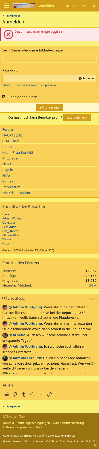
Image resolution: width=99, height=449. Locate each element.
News (6, 164)
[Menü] (6, 5)
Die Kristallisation (16, 192)
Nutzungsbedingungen (34, 423)
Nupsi (6, 243)
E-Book (8, 146)
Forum (7, 129)
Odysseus (9, 222)
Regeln (7, 169)
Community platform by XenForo (39, 435)
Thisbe (6, 239)
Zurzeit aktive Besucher (24, 206)
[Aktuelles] (84, 5)
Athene (19, 334)
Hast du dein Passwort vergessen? (29, 85)
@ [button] (10, 307)
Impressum (11, 187)
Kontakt (8, 181)
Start (38, 427)
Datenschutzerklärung (68, 423)
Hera (5, 214)
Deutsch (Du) (15, 416)
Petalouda (9, 227)
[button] (91, 298)
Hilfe (6, 175)
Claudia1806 (10, 235)
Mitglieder (10, 158)
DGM (92, 285)
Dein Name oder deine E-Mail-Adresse (32, 50)
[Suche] (93, 5)
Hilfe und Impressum (17, 427)
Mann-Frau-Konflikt (17, 152)
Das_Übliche (10, 231)
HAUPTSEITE (12, 135)
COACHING (11, 141)
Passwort (9, 70)
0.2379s (60, 441)
